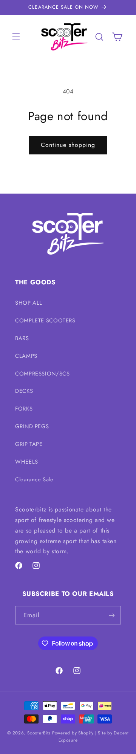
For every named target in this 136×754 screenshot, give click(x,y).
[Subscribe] (112, 615)
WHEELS (26, 462)
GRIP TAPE (29, 444)
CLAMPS (26, 356)
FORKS (23, 408)
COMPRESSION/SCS (42, 373)
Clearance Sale (34, 479)
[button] (16, 37)
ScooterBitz (39, 733)
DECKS (24, 391)
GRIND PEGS (32, 426)
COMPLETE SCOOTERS (45, 320)
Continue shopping (68, 144)
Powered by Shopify (73, 733)
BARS (22, 338)
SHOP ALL (28, 303)
